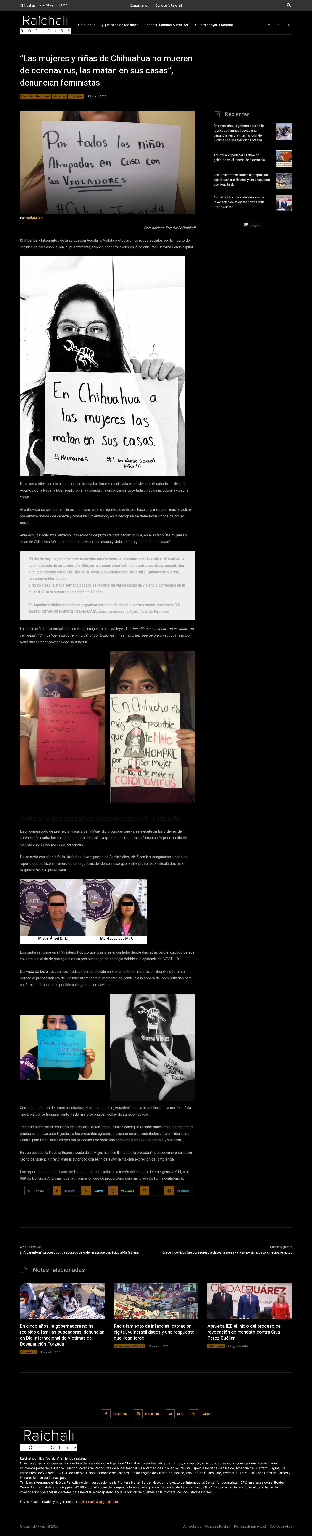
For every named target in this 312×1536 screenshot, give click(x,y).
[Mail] (170, 1413)
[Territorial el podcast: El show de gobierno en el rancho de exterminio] (284, 158)
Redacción (34, 217)
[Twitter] (288, 25)
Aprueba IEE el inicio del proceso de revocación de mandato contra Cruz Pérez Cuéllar (239, 202)
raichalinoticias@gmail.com (98, 1502)
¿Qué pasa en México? (129, 1346)
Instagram (152, 1414)
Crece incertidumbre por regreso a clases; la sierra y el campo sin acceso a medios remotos (227, 1252)
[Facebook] (269, 25)
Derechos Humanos (35, 96)
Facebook (120, 1414)
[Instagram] (279, 25)
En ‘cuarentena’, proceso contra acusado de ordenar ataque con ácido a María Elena (79, 1252)
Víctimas (76, 96)
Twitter (206, 1414)
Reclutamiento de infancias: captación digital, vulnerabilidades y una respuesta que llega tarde (242, 180)
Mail (180, 1414)
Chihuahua (28, 1352)
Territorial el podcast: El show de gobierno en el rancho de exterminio (240, 157)
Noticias (59, 96)
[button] (289, 5)
